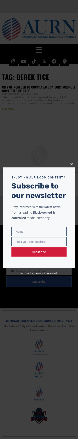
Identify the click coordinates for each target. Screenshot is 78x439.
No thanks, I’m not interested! (39, 273)
